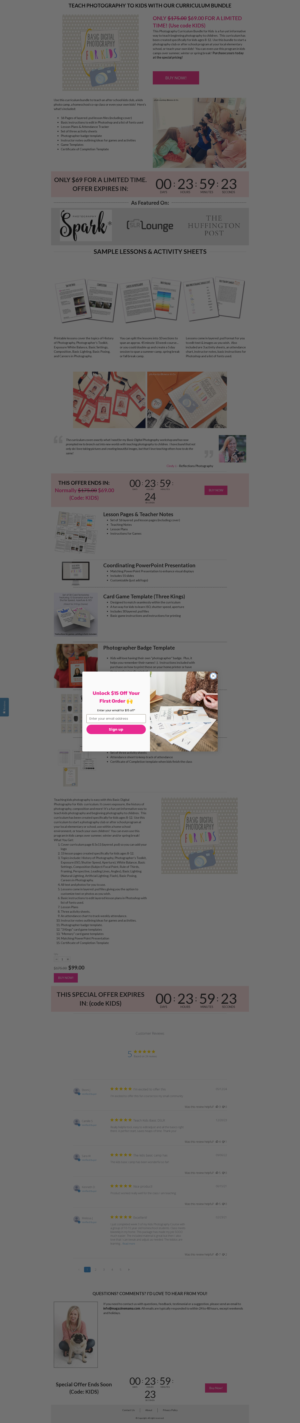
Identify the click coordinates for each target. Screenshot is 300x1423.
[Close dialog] (213, 676)
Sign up (116, 729)
